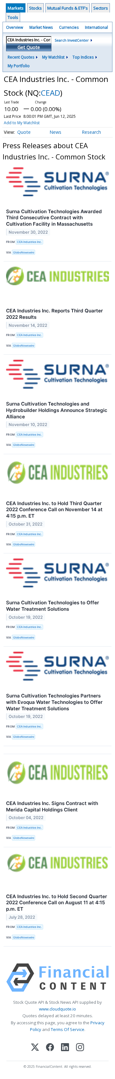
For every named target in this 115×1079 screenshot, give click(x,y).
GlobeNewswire (23, 252)
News (55, 132)
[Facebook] (50, 1048)
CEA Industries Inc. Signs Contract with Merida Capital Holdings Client (52, 806)
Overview (14, 27)
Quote (24, 132)
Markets (16, 8)
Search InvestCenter (72, 40)
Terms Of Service (67, 1029)
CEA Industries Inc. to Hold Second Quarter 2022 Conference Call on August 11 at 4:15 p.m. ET (56, 902)
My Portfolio (19, 65)
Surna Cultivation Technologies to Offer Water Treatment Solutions (52, 606)
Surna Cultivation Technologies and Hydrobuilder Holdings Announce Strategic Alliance (56, 410)
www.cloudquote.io (57, 1009)
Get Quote (29, 47)
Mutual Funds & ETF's (67, 8)
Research (91, 132)
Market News (41, 27)
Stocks (35, 8)
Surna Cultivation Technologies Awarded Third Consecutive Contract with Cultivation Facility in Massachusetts (54, 217)
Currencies (69, 27)
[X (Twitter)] (35, 1048)
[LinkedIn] (65, 1048)
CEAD (50, 92)
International (96, 27)
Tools (13, 17)
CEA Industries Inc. (29, 242)
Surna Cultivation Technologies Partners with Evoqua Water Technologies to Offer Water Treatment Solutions (54, 702)
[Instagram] (80, 1048)
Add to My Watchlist (22, 122)
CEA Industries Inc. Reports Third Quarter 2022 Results (54, 314)
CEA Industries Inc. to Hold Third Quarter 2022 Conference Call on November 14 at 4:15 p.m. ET (54, 509)
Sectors (100, 8)
